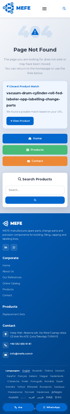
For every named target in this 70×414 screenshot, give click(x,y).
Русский (29, 392)
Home (37, 138)
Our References (12, 277)
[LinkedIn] (6, 247)
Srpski (59, 381)
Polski (25, 381)
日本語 (49, 397)
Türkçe (21, 386)
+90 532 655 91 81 (20, 343)
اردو (23, 397)
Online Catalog (11, 283)
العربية (32, 397)
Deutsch (60, 370)
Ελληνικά (32, 386)
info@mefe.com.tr (21, 353)
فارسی (40, 397)
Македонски (15, 392)
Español (11, 376)
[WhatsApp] (14, 247)
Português (36, 381)
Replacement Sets (14, 314)
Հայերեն (13, 397)
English (26, 370)
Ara (20, 407)
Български (46, 386)
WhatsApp (53, 407)
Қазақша (59, 386)
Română (49, 381)
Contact (37, 161)
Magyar (44, 376)
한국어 (58, 397)
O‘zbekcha (13, 381)
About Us (8, 271)
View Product (21, 120)
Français (22, 376)
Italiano (33, 376)
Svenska (10, 386)
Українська (43, 392)
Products (37, 149)
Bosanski (37, 370)
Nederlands (56, 376)
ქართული (56, 392)
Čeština (49, 370)
